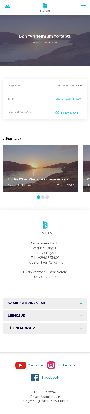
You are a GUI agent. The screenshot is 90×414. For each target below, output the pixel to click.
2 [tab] (44, 197)
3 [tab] (48, 197)
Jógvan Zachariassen (69, 98)
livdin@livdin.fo (52, 262)
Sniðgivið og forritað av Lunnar (45, 401)
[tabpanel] (40, 168)
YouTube (35, 365)
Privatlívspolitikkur (45, 397)
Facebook (50, 377)
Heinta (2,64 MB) (71, 112)
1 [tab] (39, 197)
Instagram (66, 365)
